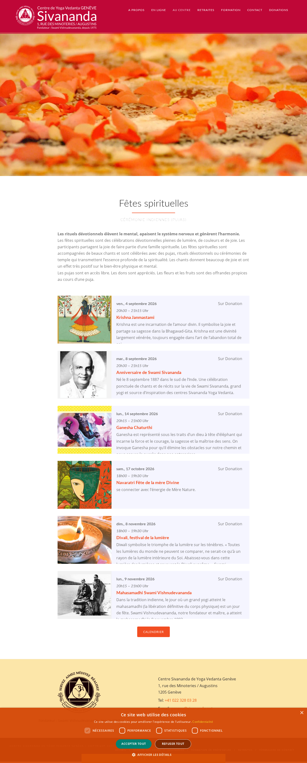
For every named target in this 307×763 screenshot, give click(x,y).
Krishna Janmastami (135, 318)
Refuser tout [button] (173, 744)
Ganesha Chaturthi (134, 428)
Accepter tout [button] (133, 744)
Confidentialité (202, 722)
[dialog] (153, 735)
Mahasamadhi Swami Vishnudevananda (154, 593)
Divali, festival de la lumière (142, 538)
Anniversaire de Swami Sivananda (148, 373)
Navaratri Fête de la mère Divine (147, 483)
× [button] (301, 713)
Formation (231, 10)
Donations (278, 10)
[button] (153, 754)
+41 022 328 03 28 (181, 700)
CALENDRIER (153, 632)
